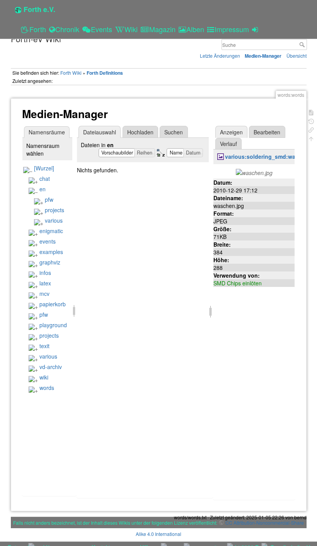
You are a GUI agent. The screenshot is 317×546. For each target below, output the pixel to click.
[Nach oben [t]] (311, 138)
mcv (44, 293)
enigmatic (51, 231)
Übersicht (296, 55)
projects (54, 210)
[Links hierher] (311, 129)
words (46, 387)
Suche (303, 44)
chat (44, 178)
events (47, 241)
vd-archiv (50, 367)
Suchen (173, 132)
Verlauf (228, 144)
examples (51, 252)
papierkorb (52, 304)
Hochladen (140, 132)
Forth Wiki (71, 72)
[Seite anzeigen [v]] (311, 111)
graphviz (49, 262)
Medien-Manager (263, 55)
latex (45, 283)
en (42, 189)
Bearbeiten (267, 132)
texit (44, 346)
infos (45, 272)
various (54, 220)
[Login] (256, 29)
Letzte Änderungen (220, 55)
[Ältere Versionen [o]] (311, 120)
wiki (43, 377)
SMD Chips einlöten (237, 283)
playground (53, 325)
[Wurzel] (44, 168)
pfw (49, 199)
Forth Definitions (105, 72)
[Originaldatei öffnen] (254, 172)
